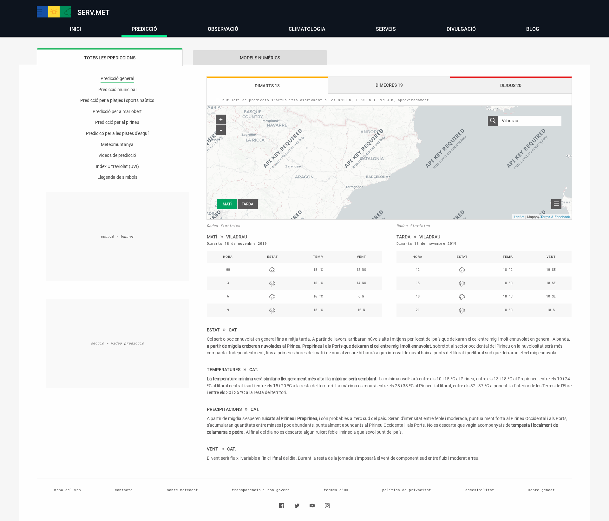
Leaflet (519, 216)
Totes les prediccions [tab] (109, 58)
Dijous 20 (510, 85)
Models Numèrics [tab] (260, 58)
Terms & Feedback (555, 216)
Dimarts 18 (267, 86)
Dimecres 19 (389, 85)
